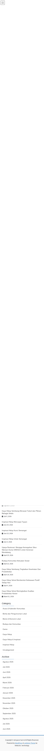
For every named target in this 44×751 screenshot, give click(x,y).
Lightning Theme (29, 743)
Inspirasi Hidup (8, 645)
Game (5, 629)
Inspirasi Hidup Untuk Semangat (14, 539)
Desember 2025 (9, 698)
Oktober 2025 (8, 708)
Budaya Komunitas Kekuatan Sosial (15, 561)
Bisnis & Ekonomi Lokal (12, 619)
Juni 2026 (6, 672)
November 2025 (9, 703)
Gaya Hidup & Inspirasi (11, 639)
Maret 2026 (7, 683)
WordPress (18, 743)
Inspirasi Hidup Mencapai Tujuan (14, 522)
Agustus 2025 (8, 719)
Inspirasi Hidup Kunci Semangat (14, 530)
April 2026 (7, 677)
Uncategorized (8, 650)
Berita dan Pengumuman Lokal (15, 614)
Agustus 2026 (8, 662)
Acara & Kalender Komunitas (14, 609)
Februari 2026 (8, 688)
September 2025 (9, 713)
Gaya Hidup (7, 634)
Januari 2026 (8, 693)
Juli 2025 (6, 724)
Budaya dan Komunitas (12, 624)
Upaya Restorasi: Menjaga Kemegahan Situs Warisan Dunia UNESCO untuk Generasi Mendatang (19, 549)
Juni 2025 (6, 729)
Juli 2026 (6, 667)
